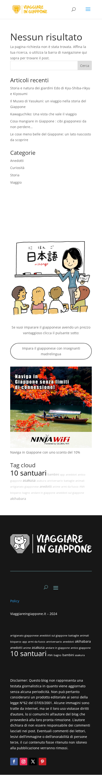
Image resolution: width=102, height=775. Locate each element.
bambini (53, 474)
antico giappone (81, 647)
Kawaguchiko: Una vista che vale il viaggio (43, 114)
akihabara (18, 498)
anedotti (46, 487)
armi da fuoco (70, 486)
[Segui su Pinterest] (42, 761)
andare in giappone (43, 492)
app (62, 474)
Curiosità (17, 167)
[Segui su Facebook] (14, 761)
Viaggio (16, 182)
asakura (41, 480)
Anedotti (17, 160)
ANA (82, 486)
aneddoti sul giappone (70, 492)
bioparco (15, 492)
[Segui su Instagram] (23, 761)
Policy (15, 601)
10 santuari (28, 473)
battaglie (69, 480)
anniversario (55, 480)
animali (79, 480)
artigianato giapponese (24, 486)
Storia (14, 175)
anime (56, 486)
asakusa (29, 480)
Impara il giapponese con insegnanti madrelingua (51, 351)
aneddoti (71, 474)
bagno (26, 492)
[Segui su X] (33, 761)
